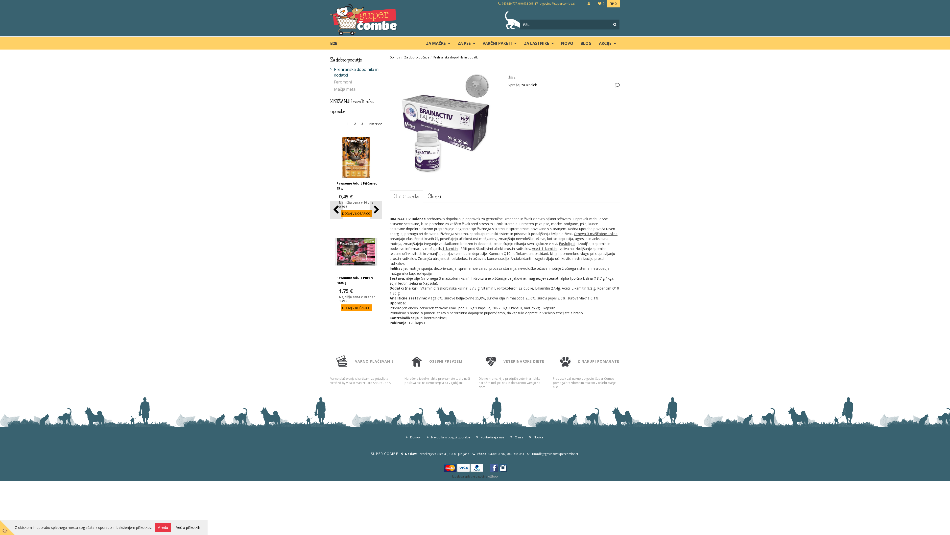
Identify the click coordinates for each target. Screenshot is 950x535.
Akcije (605, 43)
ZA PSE (464, 43)
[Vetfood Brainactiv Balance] (445, 119)
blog (586, 43)
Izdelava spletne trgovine (469, 476)
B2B (333, 43)
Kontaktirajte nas (492, 437)
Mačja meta (345, 89)
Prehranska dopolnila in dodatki (356, 72)
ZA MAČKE (436, 43)
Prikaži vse (375, 124)
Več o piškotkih (188, 527)
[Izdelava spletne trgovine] (493, 476)
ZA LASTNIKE (536, 43)
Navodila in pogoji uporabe (450, 437)
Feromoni (343, 82)
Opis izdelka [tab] (406, 196)
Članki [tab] (434, 196)
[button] (376, 210)
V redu (163, 527)
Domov (395, 57)
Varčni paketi (497, 43)
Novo (567, 43)
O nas (519, 437)
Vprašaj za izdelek (522, 84)
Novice (538, 437)
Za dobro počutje (416, 57)
